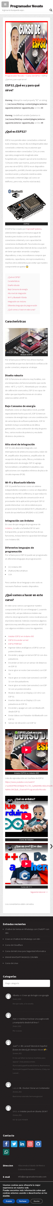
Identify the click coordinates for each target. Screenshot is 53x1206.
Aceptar (9, 1201)
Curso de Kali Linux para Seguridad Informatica (25, 951)
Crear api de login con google (35, 995)
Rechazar (22, 1201)
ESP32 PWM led (14, 643)
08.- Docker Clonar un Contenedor (34, 1088)
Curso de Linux (11, 963)
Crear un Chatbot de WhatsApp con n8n (22, 939)
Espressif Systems (33, 229)
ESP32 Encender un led (18, 640)
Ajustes (37, 1201)
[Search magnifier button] (51, 10)
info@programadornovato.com (32, 1176)
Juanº (15, 1046)
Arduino (8, 528)
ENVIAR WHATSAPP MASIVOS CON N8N (21, 957)
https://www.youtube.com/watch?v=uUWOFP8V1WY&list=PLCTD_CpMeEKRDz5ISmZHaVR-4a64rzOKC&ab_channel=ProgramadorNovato (29, 786)
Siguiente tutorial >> (39, 892)
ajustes (6, 1195)
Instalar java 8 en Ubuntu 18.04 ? (34, 1111)
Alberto (16, 995)
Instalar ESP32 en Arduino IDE (21, 636)
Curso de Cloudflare (14, 945)
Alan (14, 1018)
